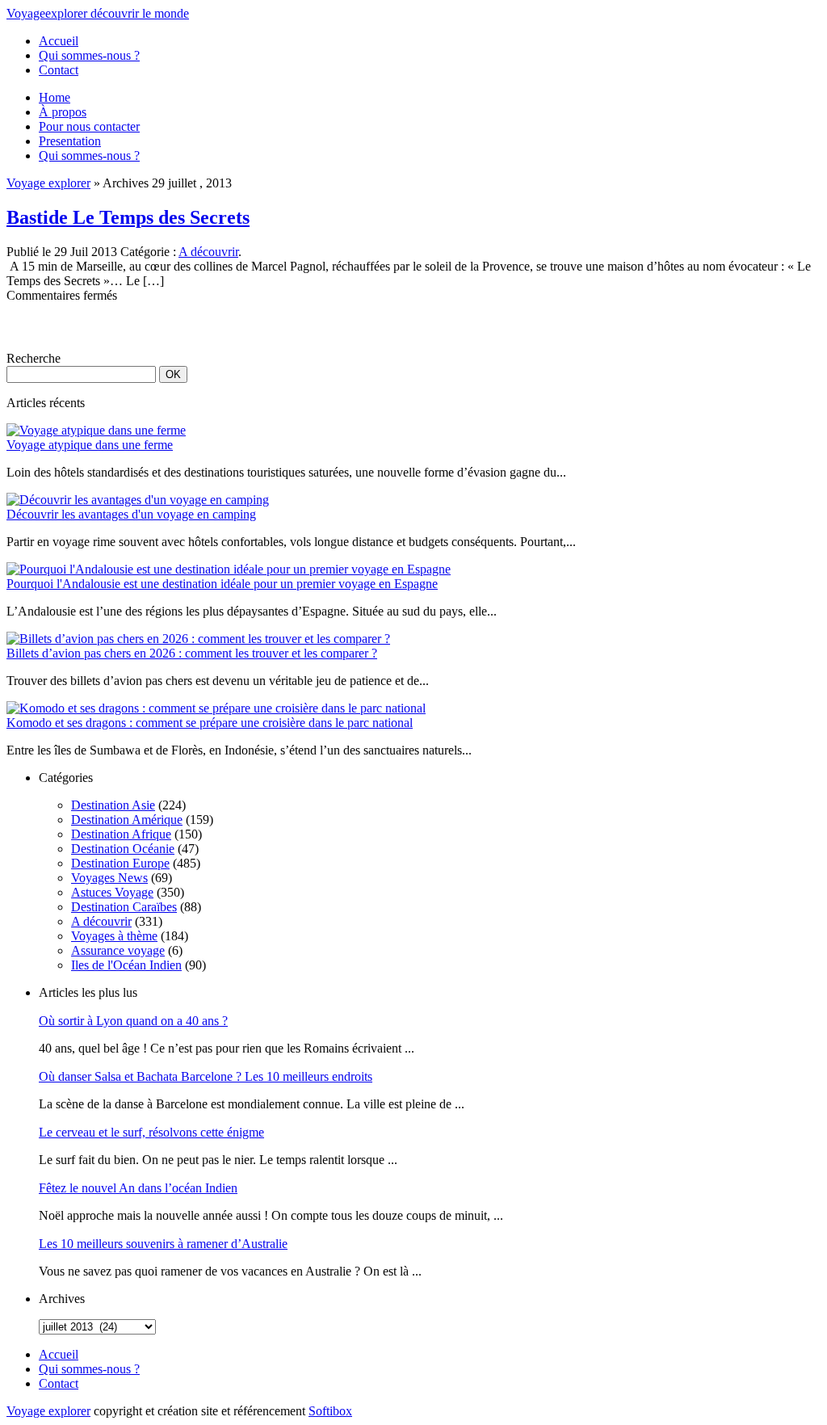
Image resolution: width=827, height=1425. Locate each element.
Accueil (58, 41)
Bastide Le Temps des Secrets (128, 217)
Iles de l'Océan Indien (126, 965)
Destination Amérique (127, 819)
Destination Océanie (122, 848)
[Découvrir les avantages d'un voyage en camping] (137, 500)
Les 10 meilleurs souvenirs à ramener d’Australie (163, 1244)
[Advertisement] (195, 327)
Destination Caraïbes (124, 907)
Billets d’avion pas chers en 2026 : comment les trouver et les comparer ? (191, 653)
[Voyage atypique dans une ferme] (96, 430)
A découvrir (208, 252)
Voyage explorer (48, 183)
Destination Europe (120, 863)
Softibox (330, 1411)
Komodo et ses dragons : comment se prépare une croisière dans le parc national (209, 722)
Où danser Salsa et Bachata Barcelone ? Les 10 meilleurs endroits (205, 1076)
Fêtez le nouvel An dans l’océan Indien (138, 1188)
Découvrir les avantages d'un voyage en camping (131, 514)
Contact (58, 70)
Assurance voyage (118, 950)
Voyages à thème (114, 936)
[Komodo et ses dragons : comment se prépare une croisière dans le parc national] (216, 708)
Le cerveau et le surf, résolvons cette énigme (151, 1132)
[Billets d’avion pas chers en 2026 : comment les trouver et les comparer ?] (198, 638)
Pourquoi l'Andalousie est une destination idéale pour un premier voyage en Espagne (222, 584)
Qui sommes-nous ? (89, 55)
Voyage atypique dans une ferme (89, 445)
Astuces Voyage (112, 892)
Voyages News (109, 878)
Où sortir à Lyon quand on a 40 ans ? (133, 1021)
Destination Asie (113, 805)
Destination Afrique (121, 834)
